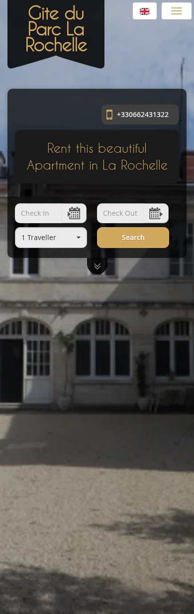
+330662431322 (142, 114)
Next (188, 307)
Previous (6, 307)
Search (133, 237)
